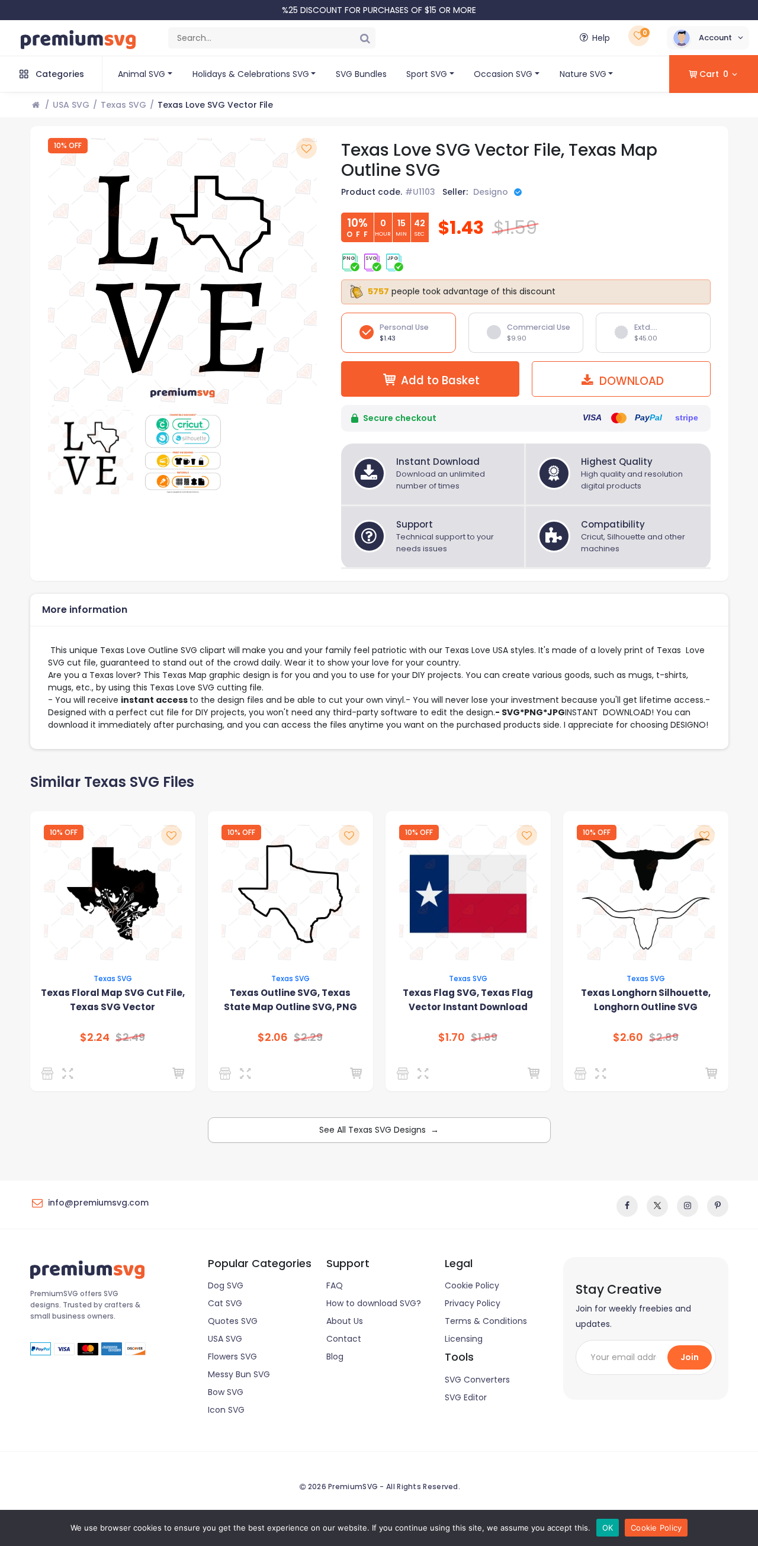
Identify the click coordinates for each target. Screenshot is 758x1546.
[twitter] (657, 1206)
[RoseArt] (49, 1073)
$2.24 (95, 1037)
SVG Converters (477, 1380)
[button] (708, 38)
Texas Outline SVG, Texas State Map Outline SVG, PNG (290, 999)
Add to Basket (440, 380)
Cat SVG (225, 1303)
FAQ (334, 1285)
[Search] (365, 38)
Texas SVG (123, 105)
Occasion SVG (503, 74)
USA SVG (71, 105)
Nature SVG (583, 74)
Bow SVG (225, 1392)
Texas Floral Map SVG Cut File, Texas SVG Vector (113, 999)
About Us (344, 1321)
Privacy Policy (472, 1303)
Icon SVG (226, 1410)
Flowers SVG (232, 1356)
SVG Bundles (361, 74)
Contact (343, 1339)
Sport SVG (426, 74)
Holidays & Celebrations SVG (250, 74)
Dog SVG (225, 1285)
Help (601, 38)
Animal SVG (141, 74)
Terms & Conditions (486, 1321)
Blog (334, 1356)
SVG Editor (466, 1397)
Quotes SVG (233, 1321)
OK (608, 1527)
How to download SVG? (373, 1303)
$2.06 (273, 1037)
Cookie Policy (472, 1285)
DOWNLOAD (630, 381)
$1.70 (451, 1037)
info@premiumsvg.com (98, 1202)
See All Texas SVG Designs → (379, 1130)
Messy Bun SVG (239, 1374)
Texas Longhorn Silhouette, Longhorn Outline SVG (646, 999)
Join (689, 1357)
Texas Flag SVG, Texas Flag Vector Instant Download (468, 999)
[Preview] (70, 1073)
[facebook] (627, 1206)
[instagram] (687, 1206)
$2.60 (628, 1037)
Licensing (464, 1339)
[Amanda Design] (582, 1073)
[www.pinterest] (717, 1206)
